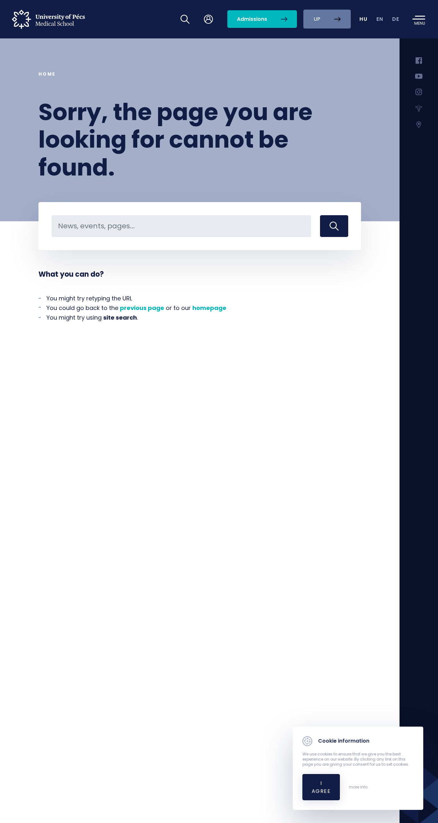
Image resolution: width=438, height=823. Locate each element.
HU (363, 19)
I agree (321, 787)
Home (47, 74)
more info (358, 787)
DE (396, 19)
